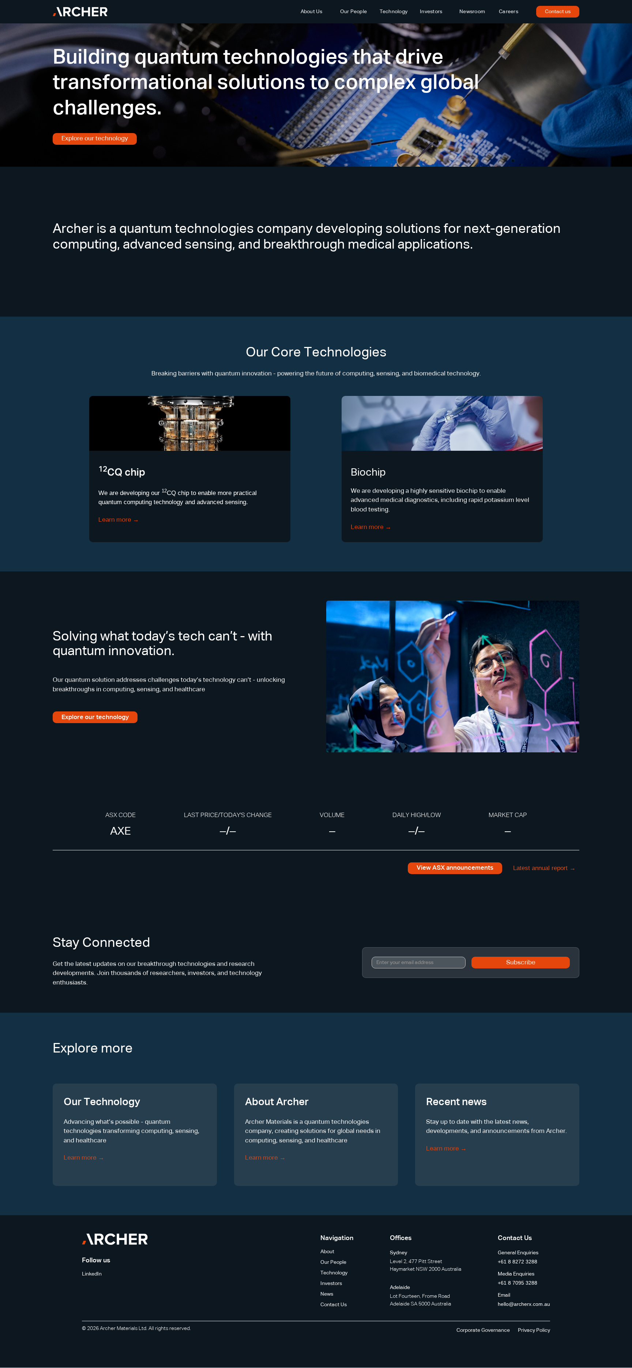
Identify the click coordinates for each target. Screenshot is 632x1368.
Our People (353, 11)
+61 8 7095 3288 (517, 1283)
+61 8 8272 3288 (517, 1262)
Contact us (558, 11)
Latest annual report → (544, 868)
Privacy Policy (534, 1330)
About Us (312, 11)
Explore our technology (94, 139)
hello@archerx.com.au (524, 1304)
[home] (80, 11)
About (327, 1251)
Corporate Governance (483, 1330)
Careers (508, 11)
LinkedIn (92, 1274)
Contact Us (333, 1304)
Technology (394, 11)
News (326, 1294)
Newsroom (472, 11)
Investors (431, 11)
